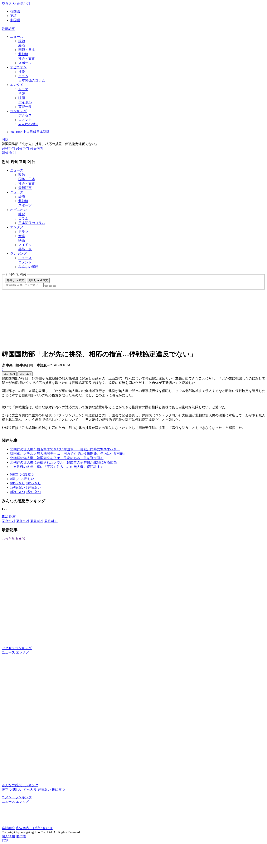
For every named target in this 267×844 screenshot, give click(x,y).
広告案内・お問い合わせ (34, 828)
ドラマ (23, 89)
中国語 (15, 20)
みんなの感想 (28, 124)
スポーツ (25, 63)
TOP (5, 840)
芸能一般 (25, 106)
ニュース (16, 36)
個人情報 (8, 836)
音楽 (21, 93)
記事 (9, 516)
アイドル (25, 102)
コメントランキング (17, 797)
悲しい (18, 789)
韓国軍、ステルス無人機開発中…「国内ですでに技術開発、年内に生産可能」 (68, 453)
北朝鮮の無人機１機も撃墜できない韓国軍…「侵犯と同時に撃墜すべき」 (65, 449)
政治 (21, 41)
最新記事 (8, 29)
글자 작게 (9, 373)
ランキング (18, 111)
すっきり (30, 789)
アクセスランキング (17, 648)
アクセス (25, 115)
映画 (21, 98)
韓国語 (15, 11)
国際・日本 (26, 49)
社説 (21, 71)
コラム (23, 76)
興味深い (44, 789)
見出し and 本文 (38, 280)
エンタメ (16, 84)
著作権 (21, 836)
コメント (25, 119)
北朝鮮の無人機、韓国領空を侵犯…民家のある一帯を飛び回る (56, 458)
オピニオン (18, 67)
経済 (21, 45)
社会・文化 (26, 58)
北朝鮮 (23, 54)
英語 (13, 16)
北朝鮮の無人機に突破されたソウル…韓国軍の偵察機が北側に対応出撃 (63, 462)
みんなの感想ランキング (20, 785)
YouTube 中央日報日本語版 (30, 132)
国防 (5, 139)
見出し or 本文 (15, 280)
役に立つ (58, 789)
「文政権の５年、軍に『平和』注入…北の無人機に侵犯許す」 (56, 466)
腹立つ (7, 789)
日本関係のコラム (31, 80)
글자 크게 (25, 373)
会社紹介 (8, 828)
